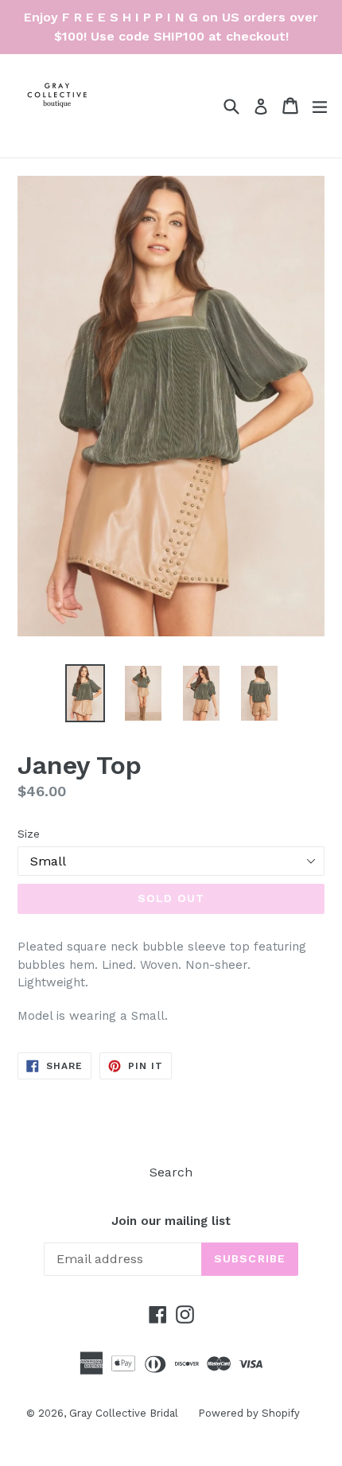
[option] (85, 693)
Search (171, 1172)
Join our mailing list (171, 1221)
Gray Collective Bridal (123, 1413)
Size (28, 833)
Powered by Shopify (249, 1413)
